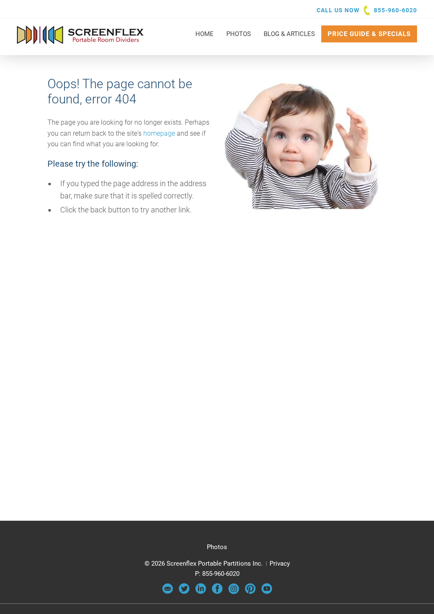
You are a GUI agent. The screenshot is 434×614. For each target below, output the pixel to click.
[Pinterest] (250, 592)
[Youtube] (267, 592)
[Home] (80, 40)
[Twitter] (184, 592)
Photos (217, 547)
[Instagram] (233, 592)
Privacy (280, 563)
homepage (159, 133)
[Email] (167, 592)
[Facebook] (217, 592)
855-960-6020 (395, 10)
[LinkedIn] (200, 592)
